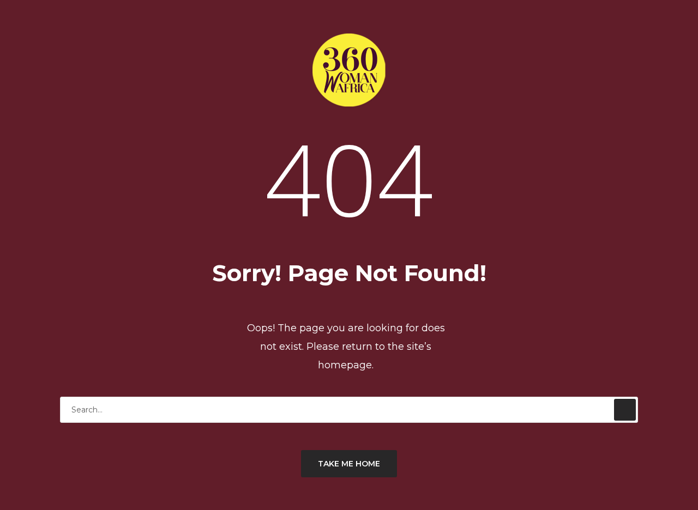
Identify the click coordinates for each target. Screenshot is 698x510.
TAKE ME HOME (349, 464)
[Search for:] (349, 409)
